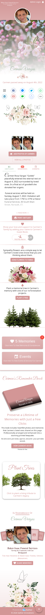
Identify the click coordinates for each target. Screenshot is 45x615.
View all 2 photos (22, 160)
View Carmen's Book (22, 446)
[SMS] (22, 96)
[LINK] (40, 96)
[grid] (22, 483)
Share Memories (24, 563)
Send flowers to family (22, 260)
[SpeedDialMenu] (39, 609)
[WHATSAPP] (40, 90)
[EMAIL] (13, 96)
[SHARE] (31, 96)
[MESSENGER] (22, 90)
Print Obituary (24, 218)
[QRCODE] (4, 90)
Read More (22, 213)
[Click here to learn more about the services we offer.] (23, 551)
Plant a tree (22, 298)
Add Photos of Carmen (24, 154)
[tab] (9, 167)
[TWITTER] (31, 90)
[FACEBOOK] (13, 90)
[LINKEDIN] (4, 96)
